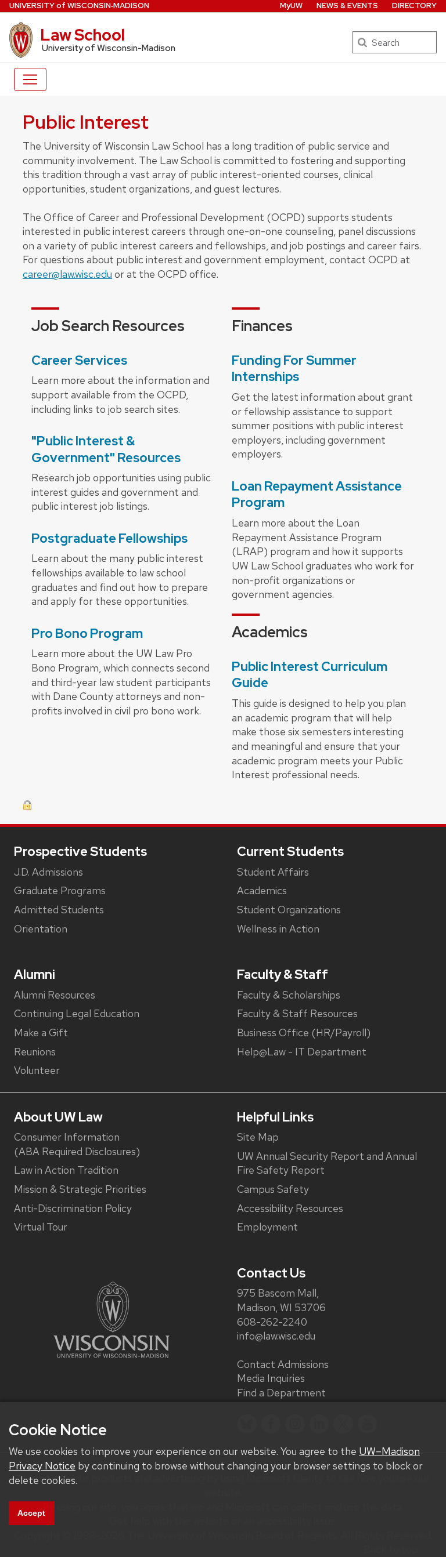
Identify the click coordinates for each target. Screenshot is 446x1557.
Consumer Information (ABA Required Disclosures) (77, 1144)
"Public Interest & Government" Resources (106, 449)
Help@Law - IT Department (301, 1051)
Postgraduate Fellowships (109, 538)
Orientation (40, 928)
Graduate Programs (60, 890)
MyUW (291, 5)
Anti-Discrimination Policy (73, 1208)
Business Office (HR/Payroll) (304, 1032)
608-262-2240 (272, 1322)
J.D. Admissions (48, 872)
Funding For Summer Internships (294, 369)
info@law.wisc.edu (276, 1335)
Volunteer (37, 1070)
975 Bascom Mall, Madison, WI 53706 (281, 1300)
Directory (414, 5)
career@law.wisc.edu (67, 274)
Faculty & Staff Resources (297, 1013)
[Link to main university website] (111, 1319)
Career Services (79, 360)
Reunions (35, 1051)
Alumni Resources (54, 994)
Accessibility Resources (290, 1208)
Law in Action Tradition (66, 1170)
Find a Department (281, 1392)
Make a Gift (41, 1032)
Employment (267, 1226)
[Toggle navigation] (30, 79)
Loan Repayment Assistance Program (317, 494)
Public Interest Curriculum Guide (309, 675)
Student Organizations (289, 909)
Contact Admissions (283, 1364)
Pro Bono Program (87, 633)
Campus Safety (273, 1189)
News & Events (347, 5)
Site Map (258, 1137)
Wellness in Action (278, 928)
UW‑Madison (79, 5)
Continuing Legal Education (76, 1013)
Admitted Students (59, 909)
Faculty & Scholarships (288, 994)
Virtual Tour (40, 1226)
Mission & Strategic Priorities (80, 1189)
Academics (262, 890)
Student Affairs (273, 872)
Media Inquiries (271, 1378)
